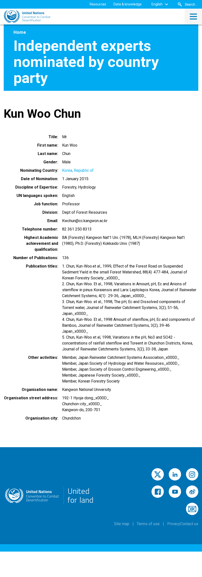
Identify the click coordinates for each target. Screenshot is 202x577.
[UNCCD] (27, 16)
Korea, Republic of (78, 170)
